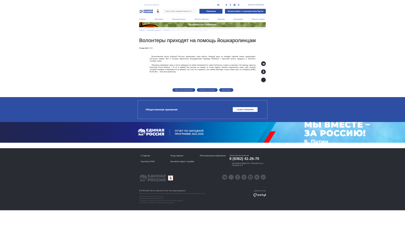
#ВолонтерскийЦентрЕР (184, 90)
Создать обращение (245, 110)
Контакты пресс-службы (182, 161)
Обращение (211, 11)
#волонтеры (226, 90)
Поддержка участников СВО (202, 25)
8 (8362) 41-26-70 (244, 158)
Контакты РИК (148, 161)
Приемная (221, 19)
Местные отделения (202, 19)
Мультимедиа (238, 19)
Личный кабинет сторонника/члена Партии (245, 11)
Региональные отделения (213, 156)
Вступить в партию (258, 19)
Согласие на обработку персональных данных (156, 203)
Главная (142, 30)
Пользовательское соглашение (151, 196)
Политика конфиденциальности (151, 198)
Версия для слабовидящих (256, 4)
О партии (142, 19)
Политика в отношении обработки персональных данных (161, 201)
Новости (167, 30)
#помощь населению (207, 90)
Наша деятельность (179, 19)
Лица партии (159, 19)
